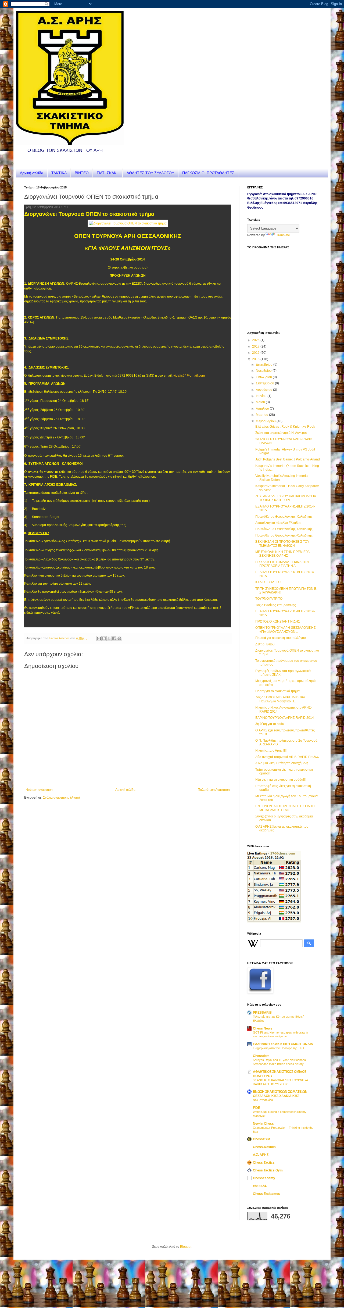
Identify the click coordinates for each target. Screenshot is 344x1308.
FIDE (256, 1108)
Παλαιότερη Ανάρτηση (214, 790)
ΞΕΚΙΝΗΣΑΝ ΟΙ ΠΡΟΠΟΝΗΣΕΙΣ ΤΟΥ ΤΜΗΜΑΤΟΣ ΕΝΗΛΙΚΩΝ (282, 543)
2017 (256, 346)
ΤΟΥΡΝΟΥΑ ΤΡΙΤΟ (268, 599)
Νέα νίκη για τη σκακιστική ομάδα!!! (280, 779)
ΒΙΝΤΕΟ (82, 173)
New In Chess (263, 1123)
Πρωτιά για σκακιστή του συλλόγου (280, 638)
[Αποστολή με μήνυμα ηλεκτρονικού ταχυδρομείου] (99, 638)
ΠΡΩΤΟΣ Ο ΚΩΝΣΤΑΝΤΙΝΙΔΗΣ (277, 621)
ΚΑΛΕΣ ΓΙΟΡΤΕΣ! (268, 582)
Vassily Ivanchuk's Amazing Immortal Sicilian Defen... (282, 477)
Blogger (185, 1247)
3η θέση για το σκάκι (270, 724)
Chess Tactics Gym (268, 1170)
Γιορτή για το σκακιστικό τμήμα (277, 691)
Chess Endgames (266, 1194)
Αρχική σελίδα (31, 173)
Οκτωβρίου (264, 377)
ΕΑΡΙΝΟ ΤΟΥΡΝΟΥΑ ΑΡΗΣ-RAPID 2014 (284, 718)
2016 (256, 353)
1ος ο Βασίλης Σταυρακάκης (275, 605)
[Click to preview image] (128, 223)
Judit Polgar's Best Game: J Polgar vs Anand (287, 459)
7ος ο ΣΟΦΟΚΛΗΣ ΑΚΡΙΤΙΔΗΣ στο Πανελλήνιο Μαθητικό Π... (280, 699)
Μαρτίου (262, 415)
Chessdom (261, 1056)
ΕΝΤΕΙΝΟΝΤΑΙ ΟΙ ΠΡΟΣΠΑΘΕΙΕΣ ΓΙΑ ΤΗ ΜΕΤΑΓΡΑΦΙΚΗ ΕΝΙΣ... (285, 808)
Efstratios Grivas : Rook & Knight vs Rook (285, 426)
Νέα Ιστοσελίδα (263, 1100)
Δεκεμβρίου (264, 364)
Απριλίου (263, 408)
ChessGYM (261, 1139)
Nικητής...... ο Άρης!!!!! (270, 750)
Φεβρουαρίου (266, 421)
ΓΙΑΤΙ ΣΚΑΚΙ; (108, 173)
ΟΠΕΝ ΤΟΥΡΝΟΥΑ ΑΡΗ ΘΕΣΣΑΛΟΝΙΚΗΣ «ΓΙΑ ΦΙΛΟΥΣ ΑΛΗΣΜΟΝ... (285, 629)
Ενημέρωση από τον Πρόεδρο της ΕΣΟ (278, 1048)
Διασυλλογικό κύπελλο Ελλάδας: (278, 523)
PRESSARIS (262, 1012)
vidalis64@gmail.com (189, 375)
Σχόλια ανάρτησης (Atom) (61, 797)
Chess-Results (264, 1147)
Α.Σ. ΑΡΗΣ (260, 1155)
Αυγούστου (264, 390)
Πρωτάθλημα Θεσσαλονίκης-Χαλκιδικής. (284, 517)
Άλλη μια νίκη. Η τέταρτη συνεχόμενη (281, 763)
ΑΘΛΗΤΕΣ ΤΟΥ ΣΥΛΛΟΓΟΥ (150, 173)
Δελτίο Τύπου (265, 644)
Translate (283, 235)
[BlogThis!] (104, 638)
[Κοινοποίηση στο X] (109, 638)
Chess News (262, 1028)
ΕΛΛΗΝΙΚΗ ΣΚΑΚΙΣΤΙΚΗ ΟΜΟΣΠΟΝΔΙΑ (283, 1044)
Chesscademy (264, 1178)
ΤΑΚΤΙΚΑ (59, 173)
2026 (256, 340)
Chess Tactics (264, 1162)
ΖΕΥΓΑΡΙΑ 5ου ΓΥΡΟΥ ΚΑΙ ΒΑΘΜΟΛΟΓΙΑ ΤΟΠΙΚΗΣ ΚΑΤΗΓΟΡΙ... (285, 498)
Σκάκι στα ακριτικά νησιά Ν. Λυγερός (281, 433)
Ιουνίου (261, 396)
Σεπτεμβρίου (265, 383)
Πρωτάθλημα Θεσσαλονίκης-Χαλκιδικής (284, 529)
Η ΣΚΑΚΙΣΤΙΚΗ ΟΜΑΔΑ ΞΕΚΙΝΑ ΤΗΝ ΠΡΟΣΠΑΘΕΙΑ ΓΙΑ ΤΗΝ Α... (282, 564)
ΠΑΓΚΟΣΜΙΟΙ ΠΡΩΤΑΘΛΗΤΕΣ (208, 173)
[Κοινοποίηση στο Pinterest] (119, 638)
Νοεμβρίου (264, 371)
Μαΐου (261, 402)
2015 (256, 359)
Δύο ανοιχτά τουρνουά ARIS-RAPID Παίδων (287, 757)
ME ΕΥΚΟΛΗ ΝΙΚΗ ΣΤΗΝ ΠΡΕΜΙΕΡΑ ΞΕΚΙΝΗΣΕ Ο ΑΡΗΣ (282, 553)
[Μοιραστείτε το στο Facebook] (114, 638)
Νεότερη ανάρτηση (39, 790)
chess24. (260, 1186)
